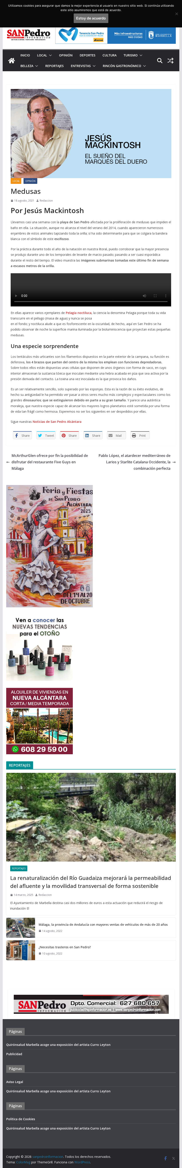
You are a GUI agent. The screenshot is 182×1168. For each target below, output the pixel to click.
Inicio (25, 55)
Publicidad (14, 1054)
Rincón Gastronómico (122, 66)
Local (42, 55)
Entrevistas (81, 66)
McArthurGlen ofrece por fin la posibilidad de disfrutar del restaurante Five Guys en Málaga (50, 462)
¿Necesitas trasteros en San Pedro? (65, 947)
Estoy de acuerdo (91, 18)
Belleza (26, 66)
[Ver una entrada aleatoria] (170, 60)
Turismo (131, 55)
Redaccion (46, 200)
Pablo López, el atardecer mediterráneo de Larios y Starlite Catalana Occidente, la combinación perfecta (134, 462)
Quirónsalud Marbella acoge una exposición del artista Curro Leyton (58, 1045)
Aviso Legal (14, 1082)
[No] (176, 14)
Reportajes (54, 66)
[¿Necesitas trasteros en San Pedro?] (20, 950)
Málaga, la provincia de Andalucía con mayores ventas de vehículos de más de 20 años (103, 924)
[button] (49, 55)
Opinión (66, 55)
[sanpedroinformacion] (11, 60)
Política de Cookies (20, 1119)
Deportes (87, 55)
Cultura (110, 55)
